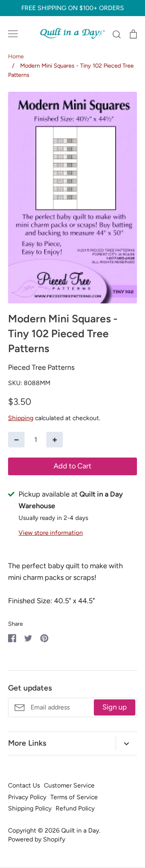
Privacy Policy (27, 797)
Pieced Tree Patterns (41, 367)
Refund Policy (75, 808)
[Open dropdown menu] (126, 743)
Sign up (114, 707)
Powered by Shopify (36, 839)
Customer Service (69, 785)
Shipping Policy (30, 808)
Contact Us (24, 785)
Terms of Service (74, 797)
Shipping (20, 418)
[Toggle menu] (13, 33)
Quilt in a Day (80, 830)
